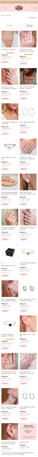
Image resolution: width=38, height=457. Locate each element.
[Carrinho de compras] (36, 8)
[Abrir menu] (2, 8)
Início (2, 15)
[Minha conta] (6, 8)
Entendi (22, 454)
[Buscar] (32, 8)
